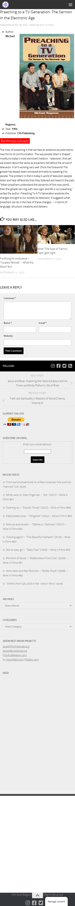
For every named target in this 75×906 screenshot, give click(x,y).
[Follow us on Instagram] (52, 366)
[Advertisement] (37, 39)
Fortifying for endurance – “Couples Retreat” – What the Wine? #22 (16, 262)
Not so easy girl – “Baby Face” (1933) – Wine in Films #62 (38, 549)
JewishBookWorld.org (15, 651)
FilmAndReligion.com (15, 655)
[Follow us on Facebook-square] (58, 366)
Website (8, 335)
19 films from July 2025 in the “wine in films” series (34, 583)
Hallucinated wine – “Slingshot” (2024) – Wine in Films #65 (39, 516)
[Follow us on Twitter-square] (64, 366)
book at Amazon (20, 141)
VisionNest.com (15, 659)
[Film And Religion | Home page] (6, 4)
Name (8, 323)
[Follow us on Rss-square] (70, 366)
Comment (10, 298)
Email (43, 323)
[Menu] (70, 4)
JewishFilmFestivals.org (16, 646)
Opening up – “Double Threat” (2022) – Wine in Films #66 (38, 507)
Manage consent (56, 901)
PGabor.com (32, 659)
